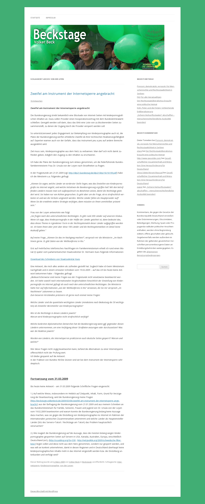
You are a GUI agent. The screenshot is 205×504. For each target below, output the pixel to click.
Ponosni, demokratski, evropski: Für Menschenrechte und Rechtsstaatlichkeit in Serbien (156, 90)
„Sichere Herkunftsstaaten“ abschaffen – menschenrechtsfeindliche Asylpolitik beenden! (156, 119)
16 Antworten (36, 101)
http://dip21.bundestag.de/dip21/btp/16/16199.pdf (93, 172)
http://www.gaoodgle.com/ (149, 158)
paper (140, 187)
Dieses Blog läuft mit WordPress (44, 491)
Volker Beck (74, 462)
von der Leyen (66, 465)
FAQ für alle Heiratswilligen (149, 97)
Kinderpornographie (50, 465)
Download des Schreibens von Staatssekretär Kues (55, 259)
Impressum (51, 17)
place (139, 151)
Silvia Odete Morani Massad (150, 172)
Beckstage (87, 462)
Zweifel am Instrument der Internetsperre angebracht (72, 93)
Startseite (35, 17)
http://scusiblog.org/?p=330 (62, 440)
